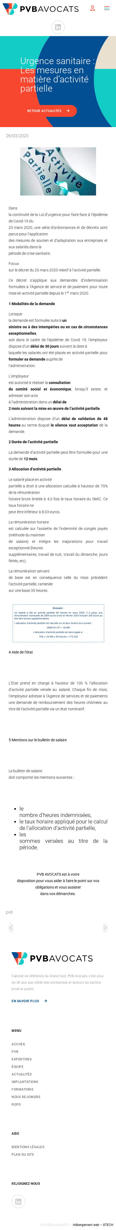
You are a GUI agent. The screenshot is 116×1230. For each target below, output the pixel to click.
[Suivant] (105, 928)
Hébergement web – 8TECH (93, 1225)
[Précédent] (11, 928)
